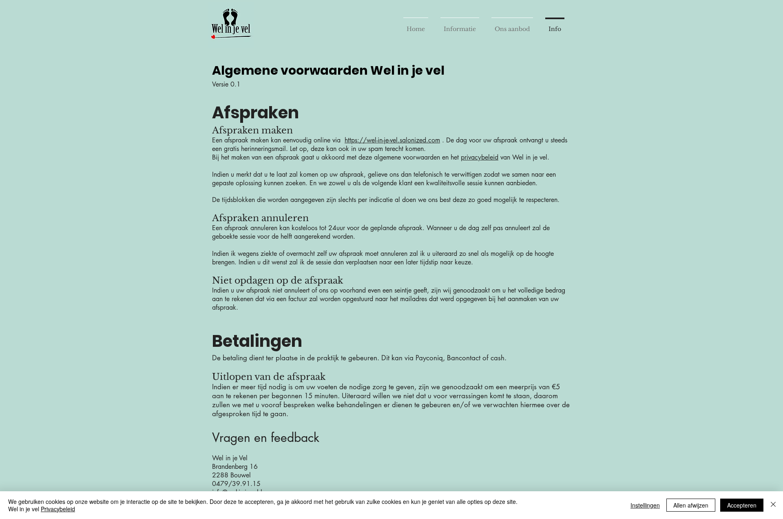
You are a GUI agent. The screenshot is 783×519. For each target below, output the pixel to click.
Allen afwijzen (690, 505)
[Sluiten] (773, 505)
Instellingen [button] (645, 505)
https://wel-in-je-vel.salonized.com (392, 140)
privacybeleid (479, 157)
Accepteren (741, 505)
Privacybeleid (58, 509)
